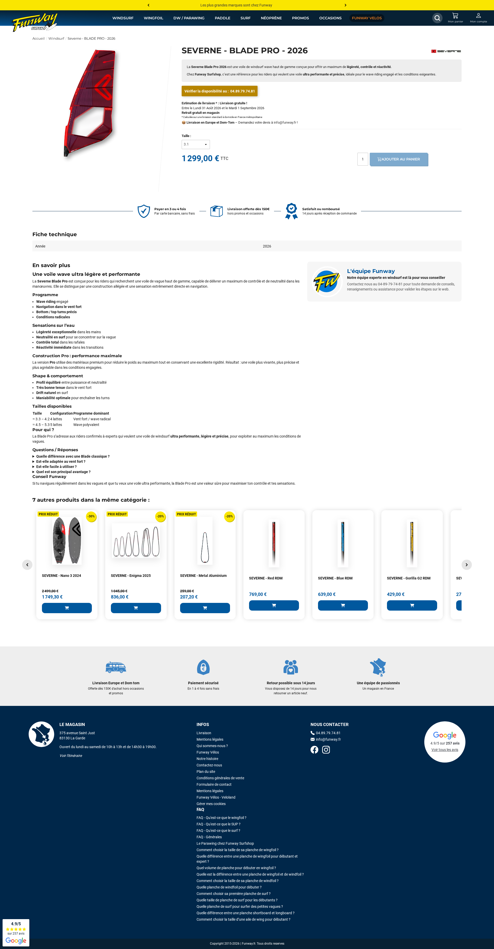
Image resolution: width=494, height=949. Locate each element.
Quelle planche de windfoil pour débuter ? (229, 887)
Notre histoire (207, 759)
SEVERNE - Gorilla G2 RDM (408, 578)
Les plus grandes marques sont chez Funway (236, 5)
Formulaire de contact (214, 784)
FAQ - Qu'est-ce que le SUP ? (219, 824)
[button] (27, 565)
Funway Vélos (208, 752)
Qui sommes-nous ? (212, 746)
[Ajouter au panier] (67, 608)
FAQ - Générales (209, 837)
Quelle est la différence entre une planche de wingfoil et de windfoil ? (250, 874)
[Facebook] (314, 750)
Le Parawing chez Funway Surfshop (225, 843)
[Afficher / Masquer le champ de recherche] (437, 18)
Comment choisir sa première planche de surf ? (234, 894)
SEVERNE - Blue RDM (335, 578)
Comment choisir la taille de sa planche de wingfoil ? (238, 850)
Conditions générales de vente (220, 778)
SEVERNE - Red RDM (266, 578)
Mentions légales (210, 739)
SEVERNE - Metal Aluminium (203, 576)
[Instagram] (326, 750)
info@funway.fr (285, 122)
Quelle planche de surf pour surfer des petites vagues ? (240, 906)
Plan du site (206, 772)
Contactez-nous (209, 765)
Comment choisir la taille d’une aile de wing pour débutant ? (243, 919)
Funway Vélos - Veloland (216, 797)
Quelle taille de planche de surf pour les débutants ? (237, 900)
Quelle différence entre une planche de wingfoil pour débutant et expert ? (247, 858)
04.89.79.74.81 (242, 91)
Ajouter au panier (401, 159)
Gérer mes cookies (211, 804)
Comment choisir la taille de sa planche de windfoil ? (238, 881)
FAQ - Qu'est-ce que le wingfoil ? (221, 818)
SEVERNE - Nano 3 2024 (61, 576)
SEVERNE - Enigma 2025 (131, 576)
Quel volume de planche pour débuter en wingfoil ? (236, 868)
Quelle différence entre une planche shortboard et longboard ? (246, 913)
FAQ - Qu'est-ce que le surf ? (218, 830)
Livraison (204, 733)
